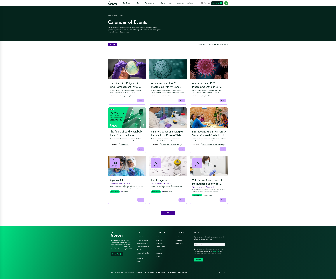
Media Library (178, 240)
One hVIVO (159, 240)
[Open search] (226, 3)
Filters (113, 44)
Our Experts (159, 253)
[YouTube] (209, 3)
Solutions (126, 3)
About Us (158, 237)
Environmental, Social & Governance (143, 254)
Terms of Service (149, 272)
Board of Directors (160, 246)
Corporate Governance (143, 246)
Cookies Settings (171, 272)
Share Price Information (143, 250)
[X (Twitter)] (205, 3)
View (140, 101)
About (171, 3)
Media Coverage (179, 243)
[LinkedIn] (202, 3)
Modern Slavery (160, 272)
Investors (180, 3)
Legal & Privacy (182, 272)
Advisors (139, 261)
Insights (162, 3)
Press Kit (177, 237)
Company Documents (142, 240)
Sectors (137, 3)
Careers (158, 256)
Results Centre (140, 237)
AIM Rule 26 (140, 258)
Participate (190, 3)
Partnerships (159, 243)
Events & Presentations (142, 243)
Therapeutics (150, 3)
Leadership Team (160, 250)
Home (109, 15)
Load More (168, 213)
